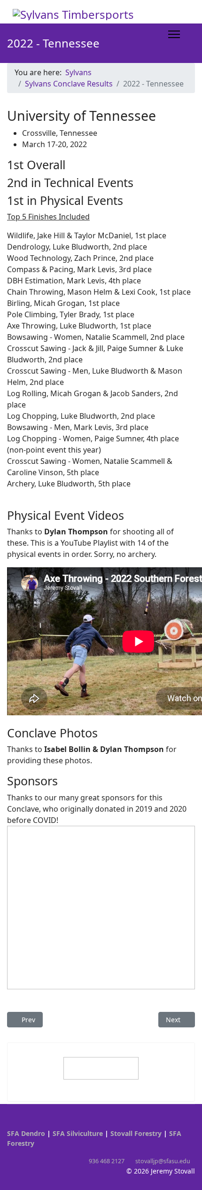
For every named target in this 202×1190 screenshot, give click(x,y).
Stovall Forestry (136, 1133)
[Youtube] (9, 1123)
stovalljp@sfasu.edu (162, 1161)
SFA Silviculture (78, 1133)
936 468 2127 (106, 1161)
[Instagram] (24, 1123)
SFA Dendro (26, 1133)
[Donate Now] (101, 1068)
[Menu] (174, 34)
